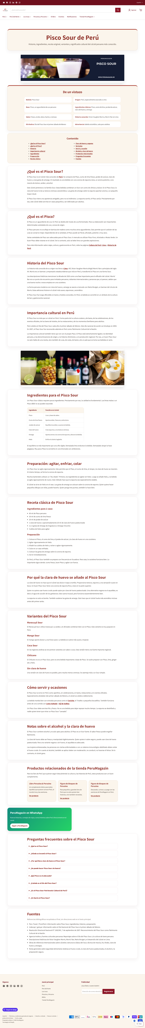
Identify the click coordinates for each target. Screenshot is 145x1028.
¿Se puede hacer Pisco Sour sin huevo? (46, 868)
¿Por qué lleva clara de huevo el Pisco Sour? (48, 861)
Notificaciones (72, 17)
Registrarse (108, 991)
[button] (132, 10)
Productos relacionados (84, 154)
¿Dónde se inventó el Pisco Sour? (43, 853)
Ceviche (71, 700)
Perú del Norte (15, 17)
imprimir (4, 1016)
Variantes (79, 146)
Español (139, 2)
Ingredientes (34, 154)
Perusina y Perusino (40, 17)
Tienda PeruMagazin (87, 17)
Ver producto (33, 796)
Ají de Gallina (64, 703)
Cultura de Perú (95, 245)
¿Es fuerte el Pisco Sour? (40, 898)
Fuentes (78, 159)
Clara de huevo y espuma (84, 143)
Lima (104, 245)
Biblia (44, 997)
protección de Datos (7, 1018)
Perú (4, 17)
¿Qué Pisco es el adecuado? (41, 876)
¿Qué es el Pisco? (36, 146)
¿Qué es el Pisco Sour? (38, 143)
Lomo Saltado (51, 703)
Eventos (61, 17)
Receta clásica (35, 159)
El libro (53, 17)
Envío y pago (18, 1018)
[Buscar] (118, 10)
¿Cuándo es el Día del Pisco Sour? (44, 883)
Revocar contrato (51, 1016)
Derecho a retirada (40, 1016)
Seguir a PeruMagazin (19, 826)
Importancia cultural (37, 151)
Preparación (34, 156)
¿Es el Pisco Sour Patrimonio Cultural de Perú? (49, 890)
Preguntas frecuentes (83, 156)
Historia (33, 149)
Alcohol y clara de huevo (84, 151)
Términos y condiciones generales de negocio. (21, 1016)
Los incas (26, 17)
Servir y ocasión (81, 149)
